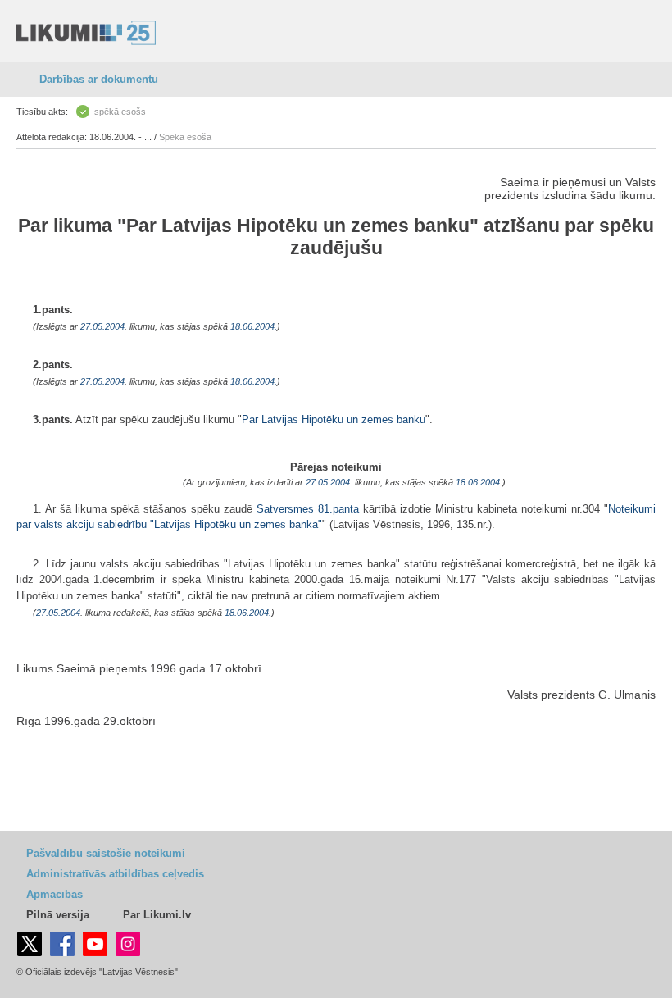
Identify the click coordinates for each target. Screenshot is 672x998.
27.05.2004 (102, 326)
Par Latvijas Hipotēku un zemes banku (298, 225)
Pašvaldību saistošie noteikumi (105, 853)
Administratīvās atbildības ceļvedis (115, 874)
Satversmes (285, 509)
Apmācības (54, 894)
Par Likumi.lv (157, 915)
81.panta (338, 509)
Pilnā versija (57, 915)
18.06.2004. (253, 326)
